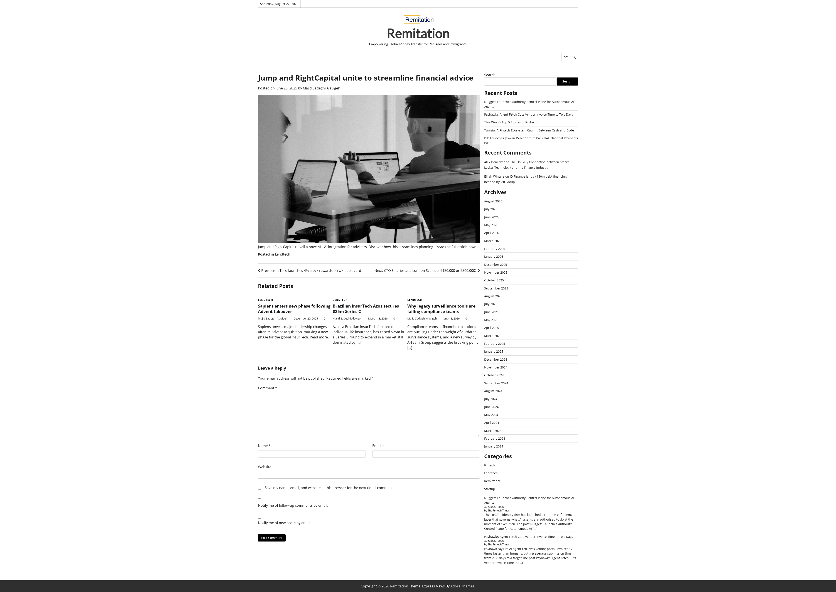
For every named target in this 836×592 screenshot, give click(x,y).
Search (490, 74)
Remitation (418, 33)
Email (378, 445)
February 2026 (494, 249)
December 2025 (495, 264)
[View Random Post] (566, 57)
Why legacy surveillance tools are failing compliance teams (441, 308)
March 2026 (492, 241)
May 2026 (491, 225)
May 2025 (491, 320)
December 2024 (495, 359)
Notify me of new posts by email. (284, 522)
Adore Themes (462, 586)
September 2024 (496, 383)
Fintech (489, 465)
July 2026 (490, 209)
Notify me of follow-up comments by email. (293, 505)
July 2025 (490, 304)
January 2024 (493, 446)
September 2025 (496, 288)
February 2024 (494, 438)
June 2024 (491, 407)
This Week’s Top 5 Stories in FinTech (510, 122)
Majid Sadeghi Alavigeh (321, 88)
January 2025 (493, 351)
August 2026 (493, 201)
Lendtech (282, 254)
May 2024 (491, 415)
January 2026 (493, 256)
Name (264, 445)
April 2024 (491, 422)
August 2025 (493, 296)
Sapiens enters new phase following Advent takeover (294, 308)
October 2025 (494, 280)
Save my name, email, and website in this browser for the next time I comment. (329, 487)
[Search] (574, 57)
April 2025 (491, 328)
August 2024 (493, 391)
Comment (267, 388)
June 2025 (491, 312)
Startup (489, 489)
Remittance (492, 481)
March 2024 (492, 431)
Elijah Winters (494, 176)
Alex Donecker (494, 162)
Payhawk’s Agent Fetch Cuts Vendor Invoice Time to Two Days (528, 114)
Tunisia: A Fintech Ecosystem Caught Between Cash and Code (529, 130)
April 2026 (491, 233)
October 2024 (494, 375)
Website (264, 466)
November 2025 (495, 272)
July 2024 (490, 399)
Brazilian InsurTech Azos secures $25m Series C (366, 308)
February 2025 (494, 343)
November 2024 (495, 367)
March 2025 (492, 336)
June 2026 (491, 217)
